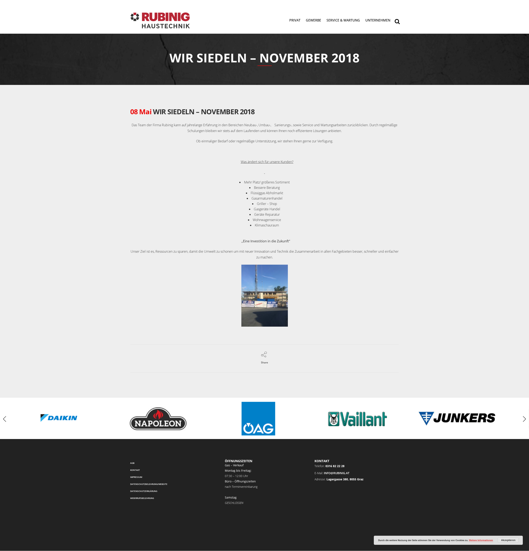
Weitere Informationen (481, 540)
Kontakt (135, 470)
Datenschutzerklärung (143, 491)
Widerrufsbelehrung (142, 498)
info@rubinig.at (336, 473)
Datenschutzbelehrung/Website (148, 484)
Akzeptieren (508, 540)
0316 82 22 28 (334, 466)
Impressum (136, 477)
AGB (132, 463)
